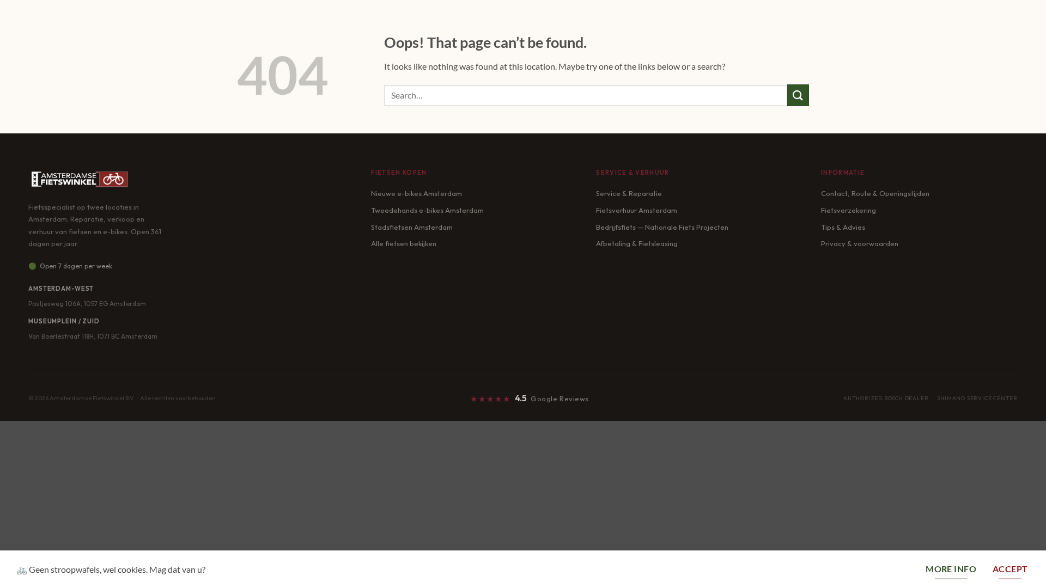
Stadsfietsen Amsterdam (412, 227)
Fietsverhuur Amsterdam (636, 210)
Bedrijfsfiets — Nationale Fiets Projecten (662, 227)
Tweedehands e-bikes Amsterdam (427, 210)
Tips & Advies (843, 227)
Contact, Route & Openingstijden (875, 193)
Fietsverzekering (848, 210)
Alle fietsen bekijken (403, 243)
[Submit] (798, 95)
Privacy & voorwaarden (859, 243)
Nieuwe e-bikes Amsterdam (416, 193)
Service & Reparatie (629, 193)
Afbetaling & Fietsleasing (637, 243)
